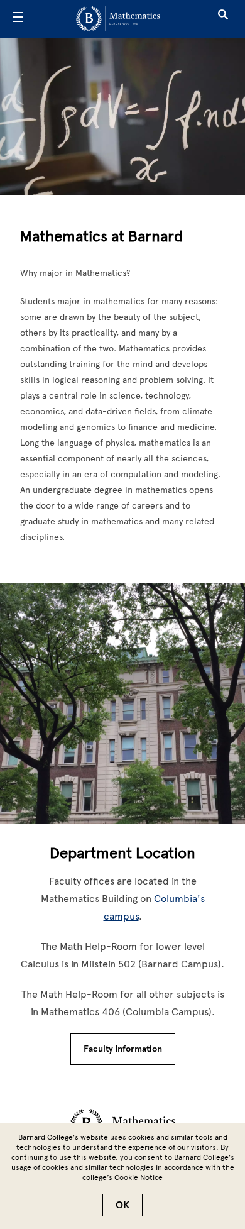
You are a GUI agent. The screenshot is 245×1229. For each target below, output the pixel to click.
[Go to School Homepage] (118, 18)
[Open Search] (223, 18)
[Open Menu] (17, 19)
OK (122, 1205)
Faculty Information (123, 1049)
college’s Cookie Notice (122, 1177)
